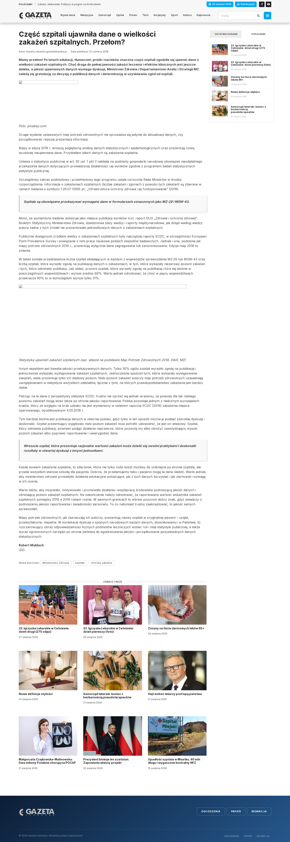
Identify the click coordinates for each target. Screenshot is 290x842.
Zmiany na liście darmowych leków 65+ (176, 628)
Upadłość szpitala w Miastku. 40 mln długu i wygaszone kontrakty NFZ (174, 761)
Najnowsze (203, 15)
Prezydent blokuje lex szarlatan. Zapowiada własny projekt (106, 761)
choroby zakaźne (101, 562)
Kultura (187, 15)
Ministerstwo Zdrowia (55, 562)
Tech (145, 15)
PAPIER (248, 836)
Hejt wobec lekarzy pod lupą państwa (175, 694)
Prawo (133, 15)
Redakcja (259, 811)
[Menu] (267, 15)
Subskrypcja (247, 4)
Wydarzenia (67, 15)
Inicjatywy (160, 15)
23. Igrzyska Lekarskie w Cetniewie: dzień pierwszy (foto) (108, 630)
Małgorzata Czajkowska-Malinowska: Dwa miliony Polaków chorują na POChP (47, 761)
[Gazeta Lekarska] (35, 15)
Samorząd (104, 15)
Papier (236, 811)
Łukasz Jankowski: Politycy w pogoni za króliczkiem (69, 4)
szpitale (80, 562)
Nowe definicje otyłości (36, 694)
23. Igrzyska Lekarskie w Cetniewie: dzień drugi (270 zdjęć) (44, 630)
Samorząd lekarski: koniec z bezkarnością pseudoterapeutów (107, 695)
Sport (174, 15)
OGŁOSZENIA (231, 836)
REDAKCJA (263, 836)
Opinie (120, 15)
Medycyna (86, 15)
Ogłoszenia (210, 811)
